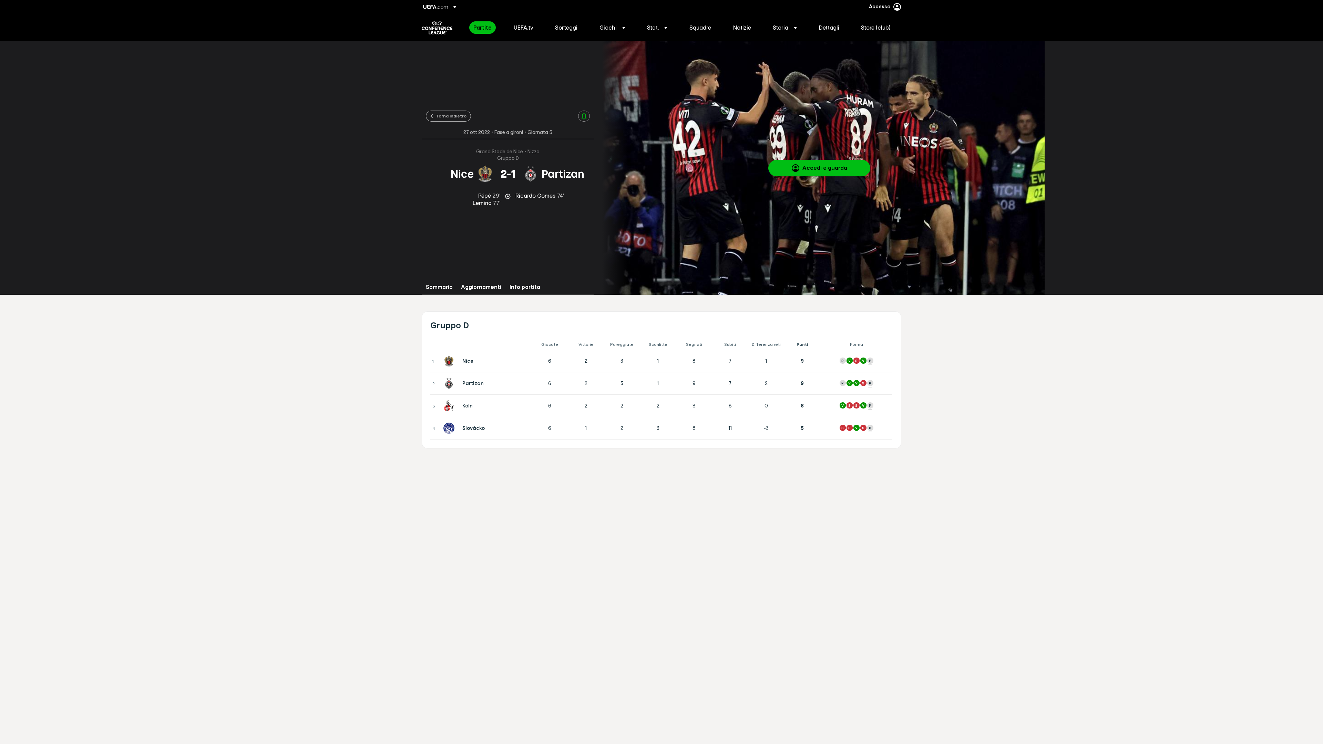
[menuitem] (485, 27)
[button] (612, 27)
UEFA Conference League (437, 27)
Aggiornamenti (481, 287)
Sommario (439, 287)
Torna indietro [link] (451, 115)
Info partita (525, 287)
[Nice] (450, 360)
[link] (482, 27)
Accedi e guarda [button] (824, 168)
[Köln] (450, 405)
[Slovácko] (450, 428)
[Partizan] (450, 383)
